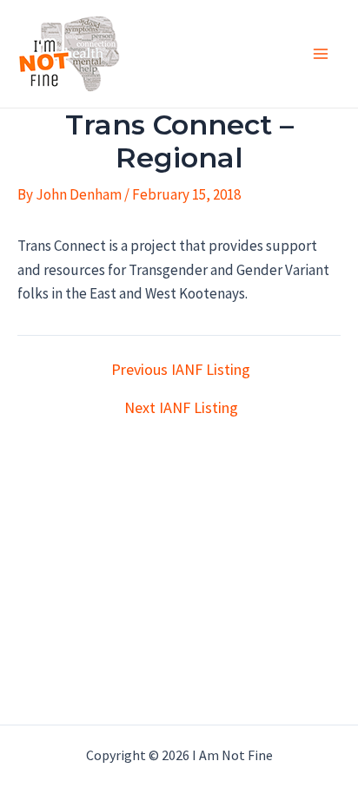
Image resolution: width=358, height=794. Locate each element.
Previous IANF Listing (180, 369)
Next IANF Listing (181, 408)
